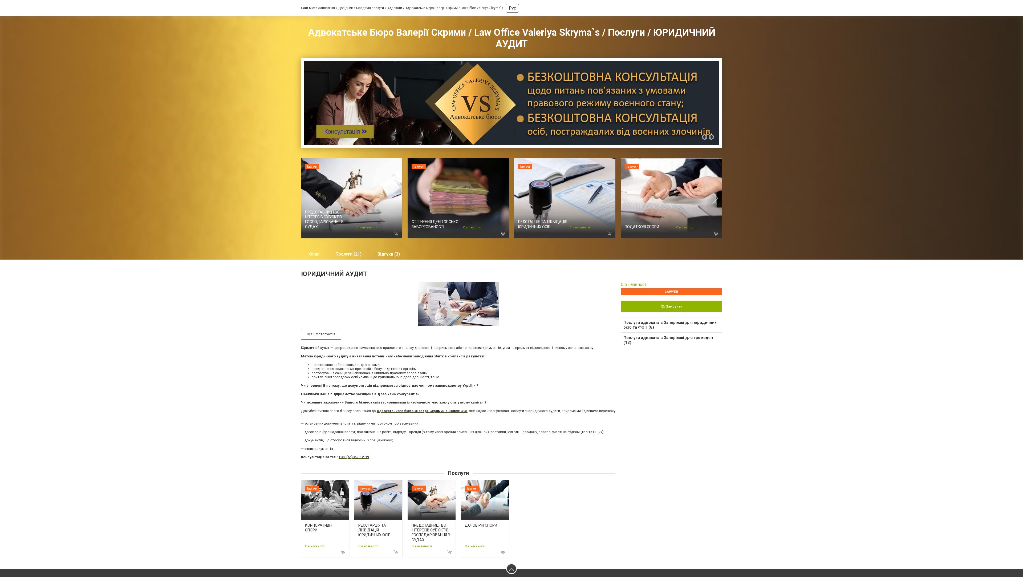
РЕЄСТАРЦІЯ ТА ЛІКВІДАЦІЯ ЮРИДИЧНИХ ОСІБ (374, 530)
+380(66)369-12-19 (354, 457)
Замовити (673, 306)
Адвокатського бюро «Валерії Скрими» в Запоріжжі (422, 411)
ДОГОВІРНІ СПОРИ (481, 525)
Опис (314, 254)
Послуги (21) (348, 254)
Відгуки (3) (388, 254)
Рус (512, 8)
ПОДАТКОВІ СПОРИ (642, 227)
